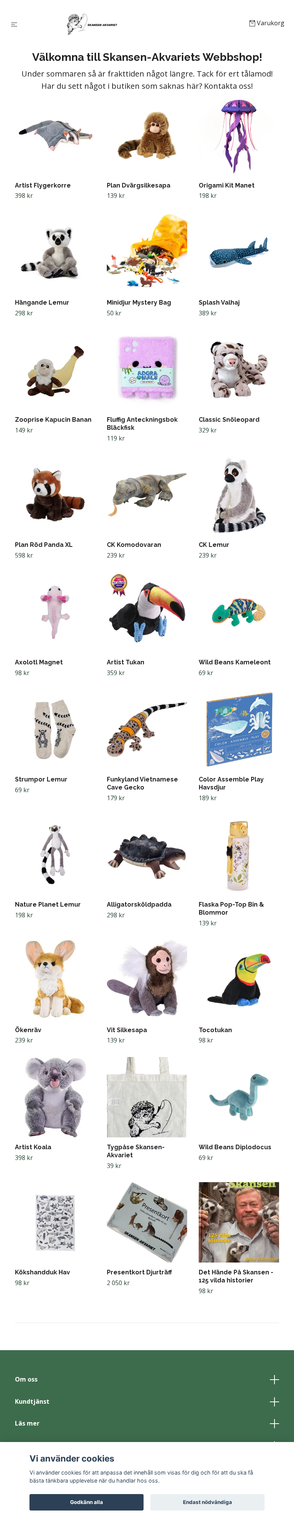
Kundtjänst (32, 1401)
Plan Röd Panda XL (44, 544)
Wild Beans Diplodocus (235, 1147)
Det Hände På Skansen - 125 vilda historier (236, 1276)
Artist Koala (33, 1147)
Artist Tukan (125, 662)
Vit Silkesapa (127, 1030)
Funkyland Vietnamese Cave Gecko (142, 783)
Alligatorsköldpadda (139, 904)
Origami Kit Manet (227, 185)
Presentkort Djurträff (139, 1272)
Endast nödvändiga (207, 1502)
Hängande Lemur (42, 302)
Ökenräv (28, 1030)
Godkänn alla (86, 1502)
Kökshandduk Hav (42, 1272)
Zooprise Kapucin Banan (53, 419)
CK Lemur (214, 544)
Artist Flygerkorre (43, 185)
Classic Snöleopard (229, 419)
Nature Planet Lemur (48, 904)
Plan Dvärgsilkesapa (138, 185)
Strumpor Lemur (41, 779)
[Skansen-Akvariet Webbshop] (135, 23)
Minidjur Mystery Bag (139, 302)
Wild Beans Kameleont (235, 662)
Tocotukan (215, 1030)
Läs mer (27, 1423)
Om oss (26, 1379)
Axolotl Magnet (39, 662)
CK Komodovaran (134, 544)
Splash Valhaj (219, 302)
